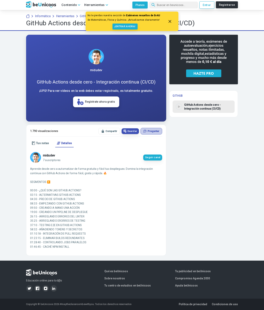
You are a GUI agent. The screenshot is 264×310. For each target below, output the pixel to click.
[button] (204, 107)
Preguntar (153, 131)
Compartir (111, 131)
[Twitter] (29, 288)
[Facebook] (37, 288)
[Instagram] (45, 288)
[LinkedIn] (53, 288)
